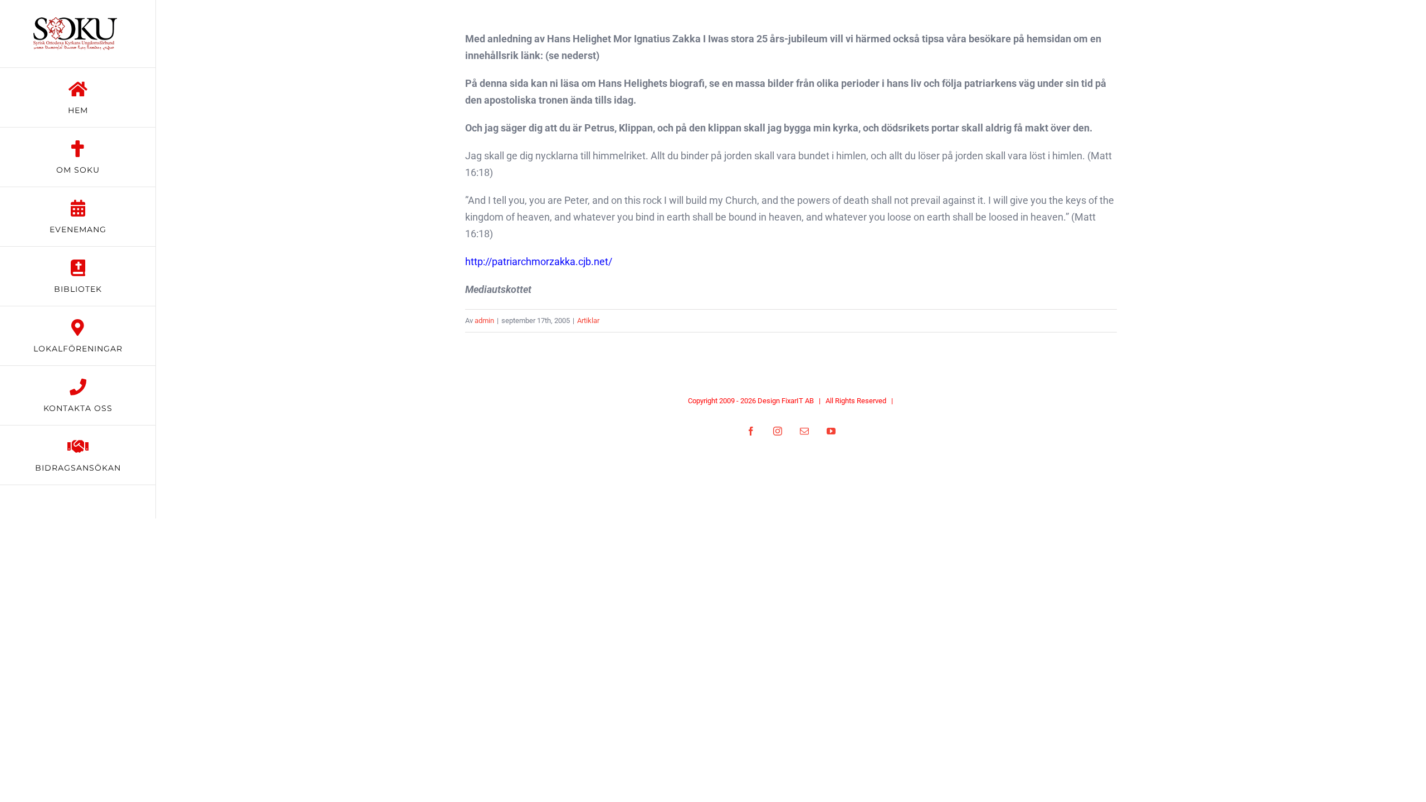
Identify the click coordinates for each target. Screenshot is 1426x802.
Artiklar (588, 320)
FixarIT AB (798, 401)
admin (484, 320)
